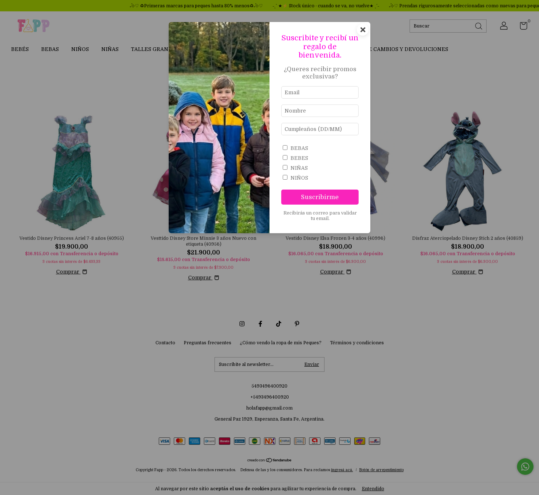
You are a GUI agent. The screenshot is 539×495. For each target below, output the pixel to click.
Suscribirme (320, 197)
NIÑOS (299, 178)
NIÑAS (299, 168)
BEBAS (299, 148)
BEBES (299, 158)
